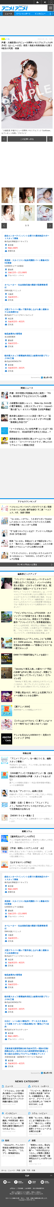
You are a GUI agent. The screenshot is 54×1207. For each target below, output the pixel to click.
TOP (27, 1175)
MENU (50, 8)
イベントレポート (23, 13)
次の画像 (50, 139)
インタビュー (40, 13)
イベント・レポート (40, 1086)
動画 (7, 1140)
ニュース (8, 13)
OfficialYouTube (47, 1182)
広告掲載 (20, 1188)
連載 (34, 1140)
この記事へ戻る (27, 139)
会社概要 (28, 1188)
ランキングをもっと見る (27, 565)
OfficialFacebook (20, 1182)
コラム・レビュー (39, 1113)
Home (8, 1182)
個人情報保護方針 (38, 1188)
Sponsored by (35, 377)
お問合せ (12, 1188)
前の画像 (4, 139)
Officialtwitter (34, 1182)
